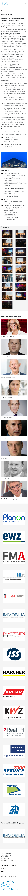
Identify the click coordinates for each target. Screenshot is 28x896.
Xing (2, 871)
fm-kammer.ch (5, 862)
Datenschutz (13, 876)
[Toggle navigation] (25, 3)
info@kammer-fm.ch (7, 860)
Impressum (4, 876)
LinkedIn (4, 868)
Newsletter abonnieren (8, 865)
